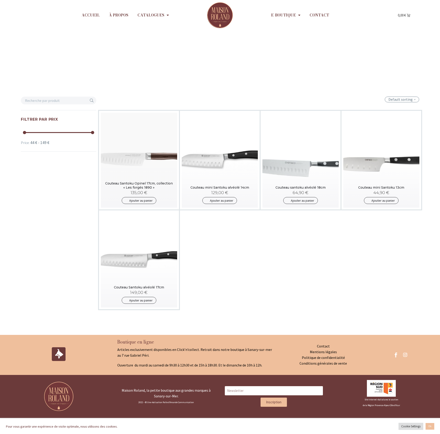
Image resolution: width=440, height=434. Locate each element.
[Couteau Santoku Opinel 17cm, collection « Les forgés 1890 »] (139, 160)
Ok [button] (430, 426)
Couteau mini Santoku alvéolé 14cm (219, 187)
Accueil (91, 15)
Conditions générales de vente (323, 363)
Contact (319, 15)
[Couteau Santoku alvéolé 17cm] (139, 259)
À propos (118, 15)
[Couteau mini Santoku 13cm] (381, 160)
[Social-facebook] (395, 355)
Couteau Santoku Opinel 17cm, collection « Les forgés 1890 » (139, 185)
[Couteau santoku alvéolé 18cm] (300, 160)
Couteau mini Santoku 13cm (381, 187)
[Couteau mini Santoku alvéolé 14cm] (220, 160)
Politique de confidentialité (323, 357)
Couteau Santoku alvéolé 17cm (139, 287)
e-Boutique (283, 15)
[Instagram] (405, 355)
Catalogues (151, 15)
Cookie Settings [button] (411, 426)
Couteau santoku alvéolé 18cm (300, 187)
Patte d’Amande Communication (178, 402)
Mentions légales (323, 352)
